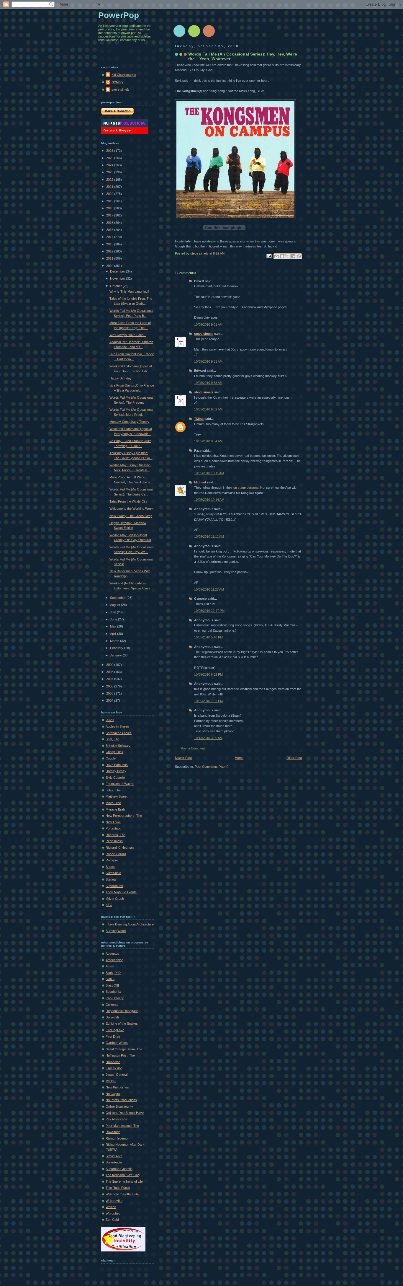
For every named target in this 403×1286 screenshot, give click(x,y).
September (118, 597)
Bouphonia (113, 991)
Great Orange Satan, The (124, 1049)
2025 (110, 158)
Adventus (112, 953)
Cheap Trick (114, 752)
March (115, 641)
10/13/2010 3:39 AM (208, 738)
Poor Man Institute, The (122, 1125)
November (118, 278)
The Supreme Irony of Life (124, 1181)
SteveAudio (114, 1162)
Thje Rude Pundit (118, 1187)
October (116, 286)
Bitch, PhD (113, 972)
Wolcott (111, 1207)
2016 (110, 222)
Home (239, 757)
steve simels (203, 333)
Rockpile (112, 860)
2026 (110, 150)
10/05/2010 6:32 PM (208, 674)
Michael (200, 482)
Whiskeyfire (114, 1200)
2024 (110, 165)
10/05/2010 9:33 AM (208, 382)
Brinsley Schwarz (118, 745)
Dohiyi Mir (113, 1017)
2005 (110, 693)
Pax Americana (116, 1119)
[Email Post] (268, 255)
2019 (110, 201)
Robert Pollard (116, 854)
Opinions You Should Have (125, 1112)
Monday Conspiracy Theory (129, 421)
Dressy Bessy (116, 771)
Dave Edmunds (117, 765)
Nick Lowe (113, 822)
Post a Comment (193, 748)
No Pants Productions (121, 1100)
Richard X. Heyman (120, 847)
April (113, 633)
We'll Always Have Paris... (127, 335)
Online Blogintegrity (119, 1106)
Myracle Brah (115, 809)
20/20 (110, 720)
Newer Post (183, 757)
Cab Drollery (115, 998)
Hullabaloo (113, 1062)
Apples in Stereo (117, 726)
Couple (111, 758)
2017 (110, 215)
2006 (110, 686)
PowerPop (118, 15)
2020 (110, 193)
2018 (110, 208)
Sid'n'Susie (113, 873)
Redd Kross (114, 841)
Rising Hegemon (117, 1138)
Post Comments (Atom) (211, 766)
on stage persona (245, 487)
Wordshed (113, 1213)
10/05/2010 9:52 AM (208, 409)
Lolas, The (113, 790)
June (114, 619)
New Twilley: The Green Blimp (130, 516)
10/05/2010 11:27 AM (209, 589)
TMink (199, 418)
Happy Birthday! (120, 378)
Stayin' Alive (114, 1156)
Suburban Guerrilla (119, 1169)
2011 (110, 258)
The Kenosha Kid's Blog (123, 1175)
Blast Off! (112, 985)
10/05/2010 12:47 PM (209, 610)
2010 (110, 266)
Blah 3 (110, 979)
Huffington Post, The (120, 1055)
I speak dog (114, 1068)
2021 (110, 186)
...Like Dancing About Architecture (130, 924)
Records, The (115, 835)
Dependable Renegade (122, 1011)
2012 (110, 251)
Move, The (113, 803)
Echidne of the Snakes (122, 1023)
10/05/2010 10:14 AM (209, 499)
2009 (110, 664)
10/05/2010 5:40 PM (208, 637)
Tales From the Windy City (128, 501)
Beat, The (112, 739)
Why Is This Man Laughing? (129, 291)
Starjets (111, 879)
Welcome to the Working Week (131, 508)
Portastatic (113, 828)
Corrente (112, 1004)
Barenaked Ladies (119, 733)
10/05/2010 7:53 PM (208, 701)
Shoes (110, 866)
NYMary (117, 82)
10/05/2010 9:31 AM (208, 361)
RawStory (113, 1132)
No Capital (113, 1094)
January (116, 655)
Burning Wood (116, 931)
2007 (110, 679)
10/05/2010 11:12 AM (209, 536)
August (115, 605)
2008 (110, 672)
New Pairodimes (117, 1087)
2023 (110, 172)
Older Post (294, 757)
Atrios (110, 966)
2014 (110, 237)
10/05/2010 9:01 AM (208, 324)
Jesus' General (116, 1074)
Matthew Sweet (116, 796)
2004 (110, 700)
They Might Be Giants (121, 892)
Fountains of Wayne (120, 783)
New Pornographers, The (124, 815)
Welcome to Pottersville (122, 1194)
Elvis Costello (115, 777)
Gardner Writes (117, 1042)
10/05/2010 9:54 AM (208, 441)
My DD (111, 1081)
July (113, 612)
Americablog (114, 960)
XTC (109, 905)
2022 (110, 179)
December (118, 271)
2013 (110, 244)
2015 (110, 230)
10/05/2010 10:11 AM (209, 473)
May (113, 626)
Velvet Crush (115, 898)
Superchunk (114, 886)
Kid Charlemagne (124, 74)
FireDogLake (115, 1030)
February (117, 648)
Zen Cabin (113, 1219)
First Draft (113, 1036)
